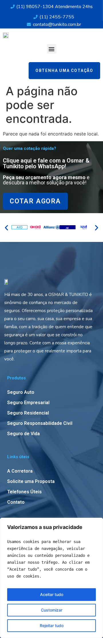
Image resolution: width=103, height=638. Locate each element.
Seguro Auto (20, 392)
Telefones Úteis (24, 491)
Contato (16, 502)
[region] (51, 578)
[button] (51, 49)
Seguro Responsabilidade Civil (39, 423)
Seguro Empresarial (28, 402)
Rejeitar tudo (52, 625)
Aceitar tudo (51, 594)
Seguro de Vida (23, 433)
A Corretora (20, 471)
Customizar (51, 610)
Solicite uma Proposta (31, 481)
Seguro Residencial (28, 413)
